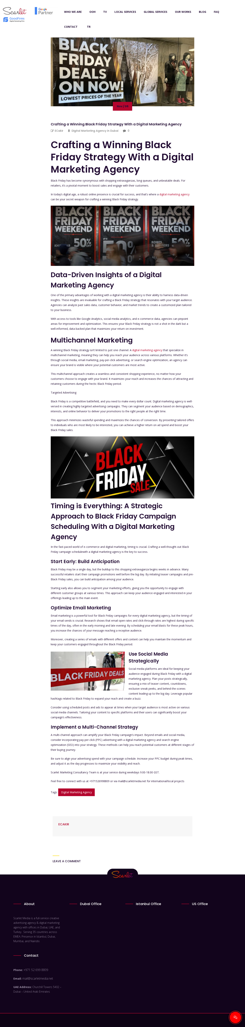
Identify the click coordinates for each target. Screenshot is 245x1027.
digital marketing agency (174, 194)
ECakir (59, 131)
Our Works (183, 12)
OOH (92, 12)
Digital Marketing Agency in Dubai (95, 131)
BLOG (202, 12)
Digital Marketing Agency (76, 792)
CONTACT (71, 26)
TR (89, 26)
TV (105, 12)
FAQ (216, 12)
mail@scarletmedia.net (37, 978)
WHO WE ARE (73, 12)
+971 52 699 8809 (36, 970)
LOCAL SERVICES (125, 12)
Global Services (155, 12)
